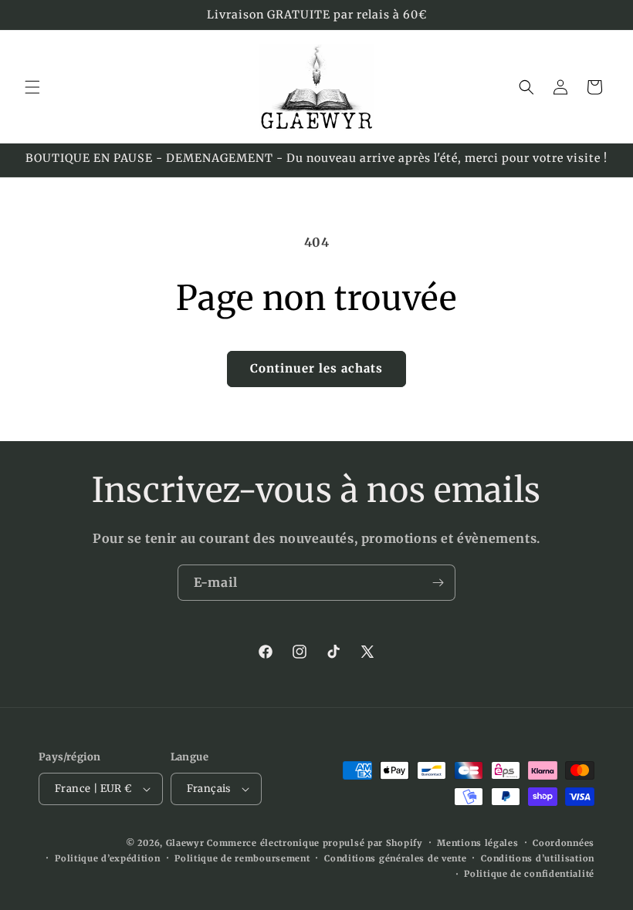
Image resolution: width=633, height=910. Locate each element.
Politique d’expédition (107, 858)
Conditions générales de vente (395, 858)
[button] (32, 87)
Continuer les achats (316, 368)
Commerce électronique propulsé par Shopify (314, 843)
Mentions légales (477, 843)
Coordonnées (563, 843)
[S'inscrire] (438, 583)
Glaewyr (185, 843)
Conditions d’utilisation (537, 858)
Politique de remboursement (242, 858)
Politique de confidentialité (529, 873)
